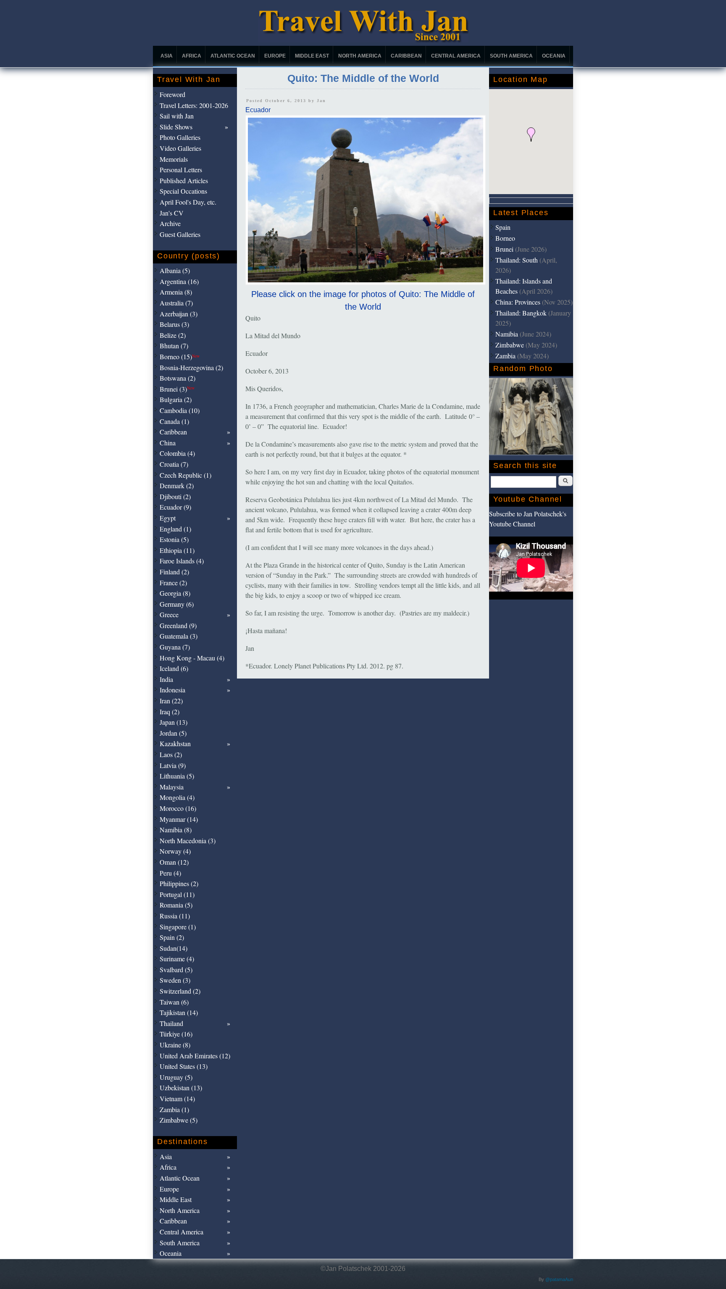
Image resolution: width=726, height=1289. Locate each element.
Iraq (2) (169, 711)
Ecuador (258, 109)
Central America (456, 56)
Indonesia (172, 689)
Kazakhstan (175, 743)
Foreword (172, 94)
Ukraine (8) (175, 1044)
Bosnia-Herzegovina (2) (191, 367)
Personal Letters (181, 169)
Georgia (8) (175, 593)
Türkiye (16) (176, 1033)
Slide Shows (176, 126)
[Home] (363, 40)
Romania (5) (176, 904)
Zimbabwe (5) (178, 1119)
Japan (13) (173, 722)
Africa (191, 56)
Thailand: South (516, 259)
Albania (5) (175, 270)
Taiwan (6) (174, 1001)
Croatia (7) (174, 464)
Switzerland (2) (180, 990)
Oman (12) (174, 862)
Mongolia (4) (177, 797)
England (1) (175, 528)
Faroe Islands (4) (182, 560)
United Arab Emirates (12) (195, 1055)
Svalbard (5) (176, 969)
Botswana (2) (177, 378)
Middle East (312, 56)
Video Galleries (180, 148)
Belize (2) (173, 335)
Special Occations (183, 191)
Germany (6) (177, 604)
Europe (275, 56)
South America (511, 56)
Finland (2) (174, 571)
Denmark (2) (177, 485)
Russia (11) (175, 915)
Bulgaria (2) (176, 399)
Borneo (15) (180, 356)
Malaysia (172, 786)
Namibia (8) (176, 829)
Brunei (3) (177, 388)
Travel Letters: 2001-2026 (194, 105)
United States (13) (184, 1066)
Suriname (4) (177, 958)
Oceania (554, 56)
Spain (502, 227)
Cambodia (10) (180, 410)
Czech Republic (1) (185, 475)
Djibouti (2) (175, 496)
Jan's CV (172, 212)
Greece (169, 614)
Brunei (504, 249)
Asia (166, 56)
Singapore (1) (178, 926)
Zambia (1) (174, 1109)
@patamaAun (559, 1279)
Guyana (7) (175, 646)
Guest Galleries (180, 234)
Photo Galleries (180, 137)
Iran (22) (171, 700)
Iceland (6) (174, 668)
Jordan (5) (173, 733)
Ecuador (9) (175, 506)
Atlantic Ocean (232, 56)
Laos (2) (171, 754)
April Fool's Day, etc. (188, 201)
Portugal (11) (177, 894)
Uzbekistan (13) (181, 1087)
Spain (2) (172, 937)
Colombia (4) (177, 453)
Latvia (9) (173, 765)
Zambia (505, 355)
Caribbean (406, 56)
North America (359, 56)
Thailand (171, 1023)
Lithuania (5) (177, 775)
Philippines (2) (179, 883)
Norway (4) (175, 851)
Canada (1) (174, 421)
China (168, 442)
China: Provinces (517, 301)
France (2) (173, 582)
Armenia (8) (176, 291)
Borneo (505, 238)
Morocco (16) (178, 808)
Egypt (168, 517)
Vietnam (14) (177, 1098)
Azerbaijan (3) (178, 313)
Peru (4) (170, 872)
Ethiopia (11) (177, 550)
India (166, 679)
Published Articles (184, 180)
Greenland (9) (178, 625)
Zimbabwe (509, 344)
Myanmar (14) (179, 819)
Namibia (506, 333)
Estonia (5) (174, 539)
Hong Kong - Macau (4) (192, 657)
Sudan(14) (173, 948)
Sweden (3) (175, 980)
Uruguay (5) (176, 1077)
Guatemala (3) (178, 635)
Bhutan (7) (174, 345)
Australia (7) (176, 302)
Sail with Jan (177, 115)
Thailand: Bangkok (521, 312)
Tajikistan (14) (179, 1012)
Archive (170, 223)
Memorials (174, 159)
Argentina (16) (179, 281)
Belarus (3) (174, 324)
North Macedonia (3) (188, 840)
